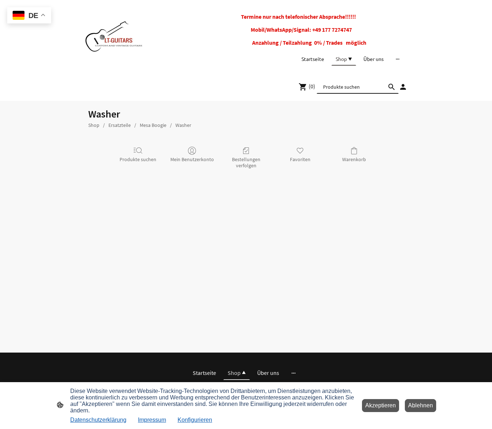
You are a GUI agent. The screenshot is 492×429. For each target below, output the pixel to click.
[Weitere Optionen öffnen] (397, 58)
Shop (93, 125)
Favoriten (300, 159)
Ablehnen (420, 405)
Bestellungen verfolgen (246, 162)
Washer (183, 125)
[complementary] (29, 16)
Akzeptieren (380, 405)
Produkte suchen (138, 159)
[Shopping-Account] (403, 87)
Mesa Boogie (153, 125)
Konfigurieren (195, 420)
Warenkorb (354, 159)
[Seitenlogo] (114, 36)
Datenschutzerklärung (98, 420)
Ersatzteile (119, 125)
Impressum (152, 420)
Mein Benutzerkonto (192, 159)
